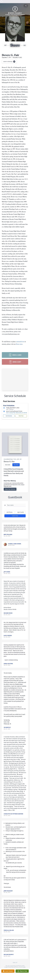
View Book (7, 464)
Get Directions (9, 416)
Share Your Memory (10, 489)
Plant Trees (21, 416)
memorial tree (20, 341)
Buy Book (16, 464)
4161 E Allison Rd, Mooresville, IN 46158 (16, 412)
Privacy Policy (11, 967)
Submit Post (15, 516)
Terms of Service (19, 967)
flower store (19, 344)
